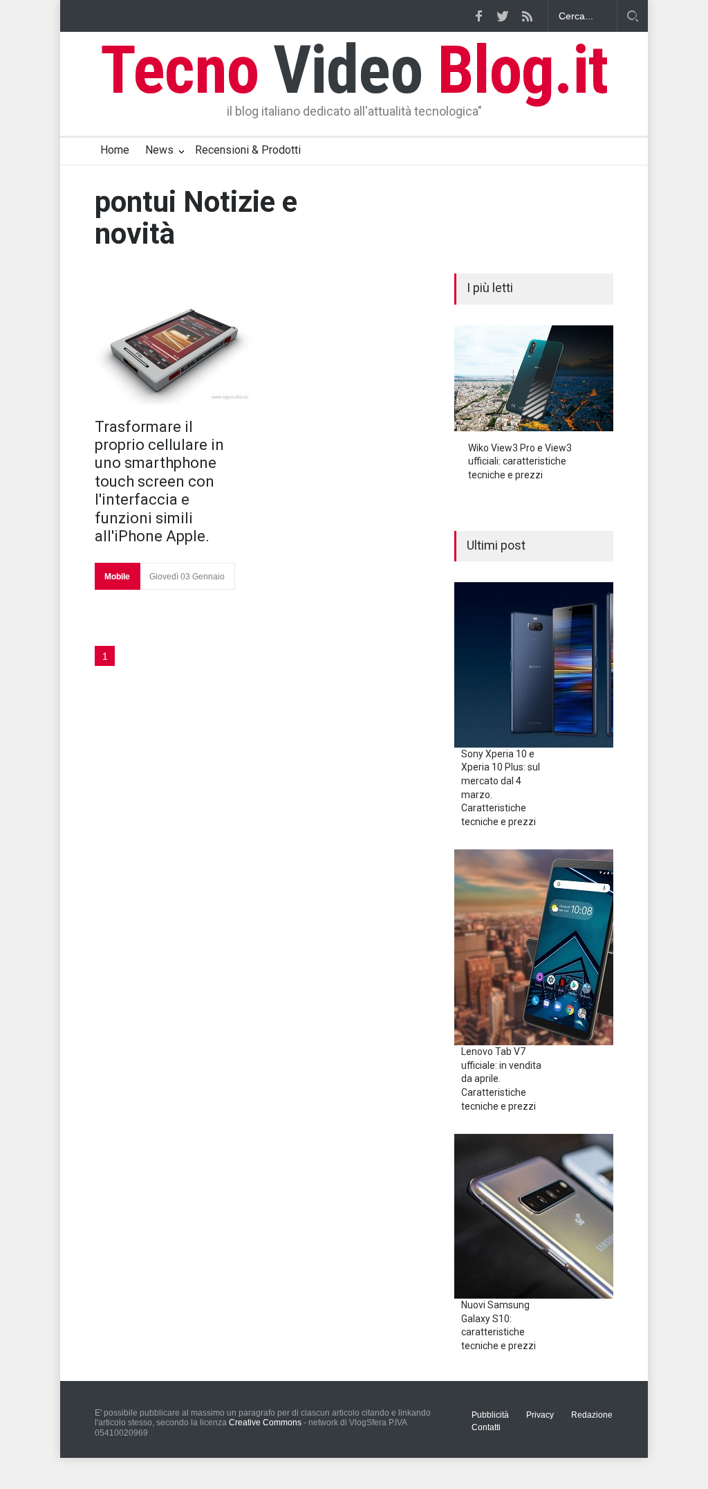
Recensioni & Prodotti (248, 149)
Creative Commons (265, 1422)
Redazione (592, 1415)
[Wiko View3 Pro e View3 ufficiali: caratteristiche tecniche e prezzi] (533, 378)
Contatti (486, 1427)
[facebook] (478, 16)
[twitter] (502, 16)
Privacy (540, 1415)
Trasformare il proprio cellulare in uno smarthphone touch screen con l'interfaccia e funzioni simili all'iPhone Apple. (159, 481)
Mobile (117, 576)
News (159, 149)
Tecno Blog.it (354, 70)
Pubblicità (490, 1415)
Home (114, 149)
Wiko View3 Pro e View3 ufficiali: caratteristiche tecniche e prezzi (520, 461)
